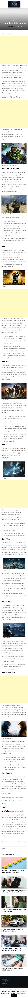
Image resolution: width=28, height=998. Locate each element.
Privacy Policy (5, 980)
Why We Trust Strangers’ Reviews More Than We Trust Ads (14, 866)
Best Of (11, 26)
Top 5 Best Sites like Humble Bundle (12, 797)
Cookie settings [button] (21, 993)
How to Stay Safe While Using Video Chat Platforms (14, 905)
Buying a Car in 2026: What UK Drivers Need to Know (14, 924)
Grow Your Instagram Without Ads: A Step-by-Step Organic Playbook (14, 885)
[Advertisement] (14, 50)
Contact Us (4, 983)
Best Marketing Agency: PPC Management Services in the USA (14, 944)
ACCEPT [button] (14, 995)
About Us (4, 982)
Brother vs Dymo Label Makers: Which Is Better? (14, 963)
